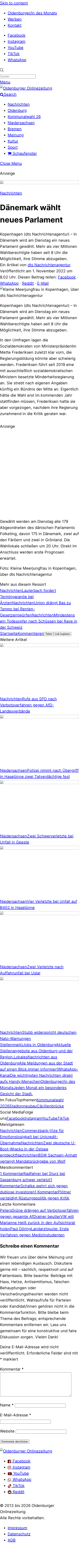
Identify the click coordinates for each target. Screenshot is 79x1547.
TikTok (14, 53)
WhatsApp (17, 60)
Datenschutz (19, 1534)
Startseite (9, 633)
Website (7, 1431)
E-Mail (43, 283)
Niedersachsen (21, 122)
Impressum (17, 1528)
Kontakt (14, 25)
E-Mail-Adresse (15, 1415)
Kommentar (12, 1369)
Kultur (13, 141)
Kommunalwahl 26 (24, 116)
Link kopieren (62, 634)
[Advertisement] (39, 473)
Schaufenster (24, 153)
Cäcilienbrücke (50, 1106)
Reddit (28, 283)
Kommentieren (31, 633)
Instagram (16, 41)
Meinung (16, 135)
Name (7, 1405)
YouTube (15, 47)
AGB (12, 1540)
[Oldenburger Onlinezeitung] (26, 1451)
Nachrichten (19, 104)
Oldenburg (17, 110)
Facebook (17, 35)
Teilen (48, 634)
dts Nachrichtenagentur (49, 265)
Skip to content (14, 3)
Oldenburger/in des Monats (32, 13)
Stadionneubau (23, 1106)
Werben (15, 19)
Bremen (15, 129)
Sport (13, 147)
